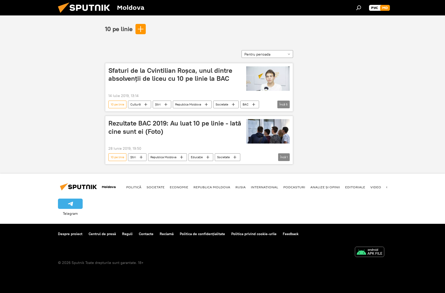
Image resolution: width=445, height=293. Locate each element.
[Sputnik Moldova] (86, 14)
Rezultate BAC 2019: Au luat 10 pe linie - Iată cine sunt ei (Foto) (174, 127)
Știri (158, 104)
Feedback (290, 234)
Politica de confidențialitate (202, 234)
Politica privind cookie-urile (254, 234)
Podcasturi (294, 187)
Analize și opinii (325, 187)
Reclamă (167, 234)
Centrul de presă (102, 234)
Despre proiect (70, 234)
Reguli (127, 234)
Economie (179, 187)
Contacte (146, 234)
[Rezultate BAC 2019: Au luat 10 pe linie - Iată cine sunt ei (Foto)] (268, 131)
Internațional (264, 187)
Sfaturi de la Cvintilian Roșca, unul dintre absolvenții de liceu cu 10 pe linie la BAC (170, 74)
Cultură (135, 104)
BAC (246, 104)
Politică (133, 187)
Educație (197, 157)
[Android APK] (369, 252)
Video (375, 187)
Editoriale (355, 187)
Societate (222, 104)
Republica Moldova (188, 104)
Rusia (240, 187)
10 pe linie (119, 29)
